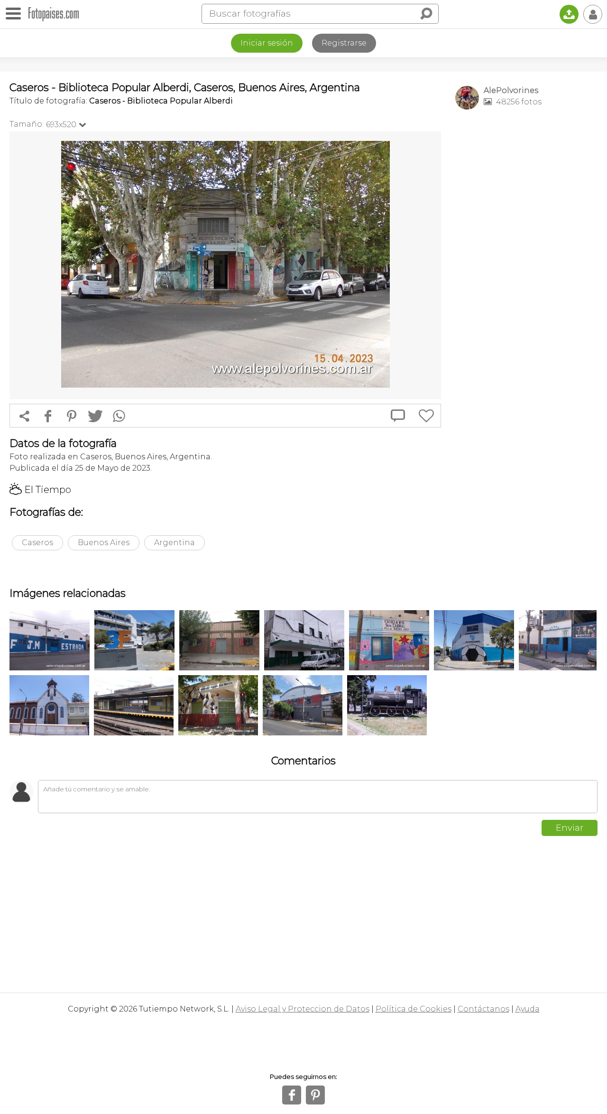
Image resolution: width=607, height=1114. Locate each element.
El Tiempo (40, 489)
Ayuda (527, 1008)
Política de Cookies (413, 1008)
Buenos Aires (103, 542)
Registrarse (344, 42)
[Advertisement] (526, 266)
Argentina (174, 542)
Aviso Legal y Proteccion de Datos (302, 1008)
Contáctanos (483, 1008)
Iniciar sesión (266, 42)
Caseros (37, 542)
